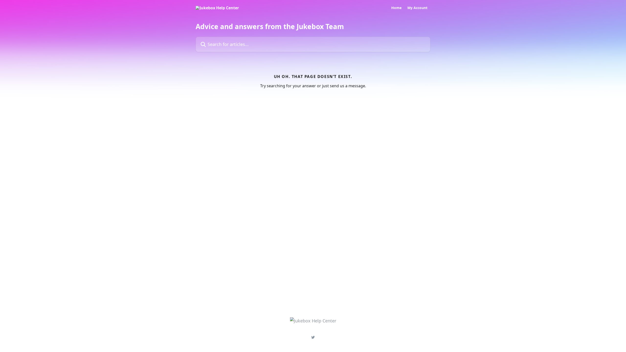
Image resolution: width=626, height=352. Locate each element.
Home (396, 8)
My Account (417, 8)
